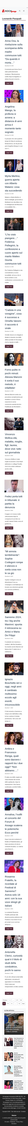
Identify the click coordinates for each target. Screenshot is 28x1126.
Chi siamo (7, 1121)
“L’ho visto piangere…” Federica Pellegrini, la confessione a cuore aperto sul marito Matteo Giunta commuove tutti (13, 249)
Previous (5, 1000)
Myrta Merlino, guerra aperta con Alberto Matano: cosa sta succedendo (13, 183)
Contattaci (23, 1111)
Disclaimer (14, 1123)
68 (21, 1000)
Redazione (12, 1121)
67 (17, 1000)
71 (11, 1003)
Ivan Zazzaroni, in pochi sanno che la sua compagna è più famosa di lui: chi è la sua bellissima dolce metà (18, 1043)
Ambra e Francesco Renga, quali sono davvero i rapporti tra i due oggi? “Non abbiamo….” (14, 759)
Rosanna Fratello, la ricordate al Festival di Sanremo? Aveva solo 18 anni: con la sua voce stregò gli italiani (13, 891)
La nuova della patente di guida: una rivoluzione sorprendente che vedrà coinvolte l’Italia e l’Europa (14, 1027)
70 (7, 1003)
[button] (20, 11)
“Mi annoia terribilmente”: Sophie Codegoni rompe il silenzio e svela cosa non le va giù (14, 562)
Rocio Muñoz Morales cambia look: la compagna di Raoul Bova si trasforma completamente (18, 1071)
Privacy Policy (19, 1121)
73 (19, 1003)
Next (23, 1003)
